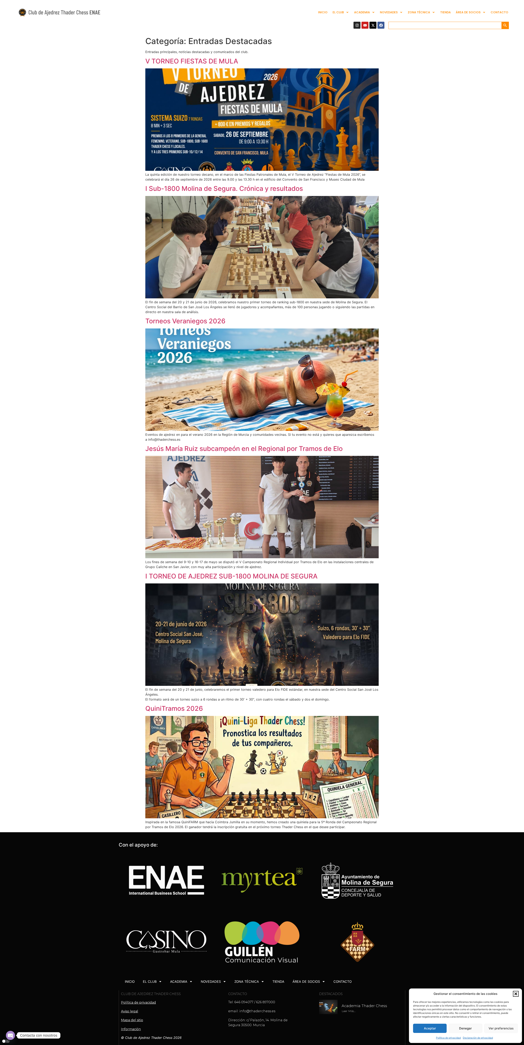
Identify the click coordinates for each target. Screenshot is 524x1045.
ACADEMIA (362, 12)
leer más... (349, 1011)
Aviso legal (129, 1011)
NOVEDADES (389, 12)
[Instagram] (356, 25)
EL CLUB (338, 12)
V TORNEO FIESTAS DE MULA (191, 61)
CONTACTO (499, 12)
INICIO (323, 12)
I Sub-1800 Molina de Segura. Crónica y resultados (224, 188)
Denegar (465, 1028)
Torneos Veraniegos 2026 (185, 321)
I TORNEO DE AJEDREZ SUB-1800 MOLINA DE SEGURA (231, 576)
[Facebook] (380, 25)
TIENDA (445, 12)
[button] (516, 994)
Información (131, 1029)
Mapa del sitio (132, 1020)
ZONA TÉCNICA (419, 12)
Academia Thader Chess (364, 1006)
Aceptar (430, 1028)
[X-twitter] (372, 25)
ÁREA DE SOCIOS (468, 12)
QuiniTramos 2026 (174, 708)
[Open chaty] (10, 1035)
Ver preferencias (501, 1028)
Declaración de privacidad (478, 1037)
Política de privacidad (448, 1037)
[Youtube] (364, 25)
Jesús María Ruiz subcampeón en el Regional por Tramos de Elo (244, 449)
